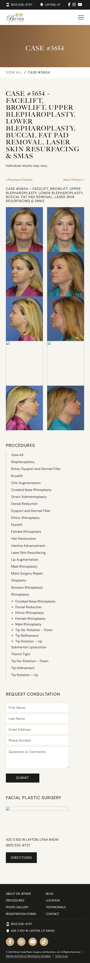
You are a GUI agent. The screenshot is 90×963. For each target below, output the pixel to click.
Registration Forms (21, 914)
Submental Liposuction (28, 647)
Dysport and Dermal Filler (30, 511)
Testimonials (56, 907)
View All (14, 72)
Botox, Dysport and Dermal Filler (36, 469)
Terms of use (61, 956)
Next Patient (73, 180)
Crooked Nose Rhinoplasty (31, 490)
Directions (21, 858)
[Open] (81, 17)
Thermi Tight (20, 654)
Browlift (17, 476)
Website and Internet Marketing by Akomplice (28, 956)
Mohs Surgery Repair (27, 573)
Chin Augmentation (26, 483)
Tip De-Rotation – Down (34, 630)
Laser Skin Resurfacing (28, 553)
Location (53, 900)
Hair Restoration (23, 539)
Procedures (15, 900)
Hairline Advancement (28, 546)
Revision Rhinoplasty (27, 587)
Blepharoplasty (23, 462)
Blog (49, 894)
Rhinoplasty (20, 594)
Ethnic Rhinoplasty (25, 518)
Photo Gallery (17, 907)
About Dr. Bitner (18, 894)
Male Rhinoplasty (24, 566)
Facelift (16, 525)
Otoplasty (18, 580)
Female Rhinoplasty (26, 532)
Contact (52, 914)
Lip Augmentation (24, 560)
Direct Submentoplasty (29, 497)
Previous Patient (19, 180)
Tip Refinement (27, 636)
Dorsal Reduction (24, 504)
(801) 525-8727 (18, 845)
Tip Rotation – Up (28, 641)
